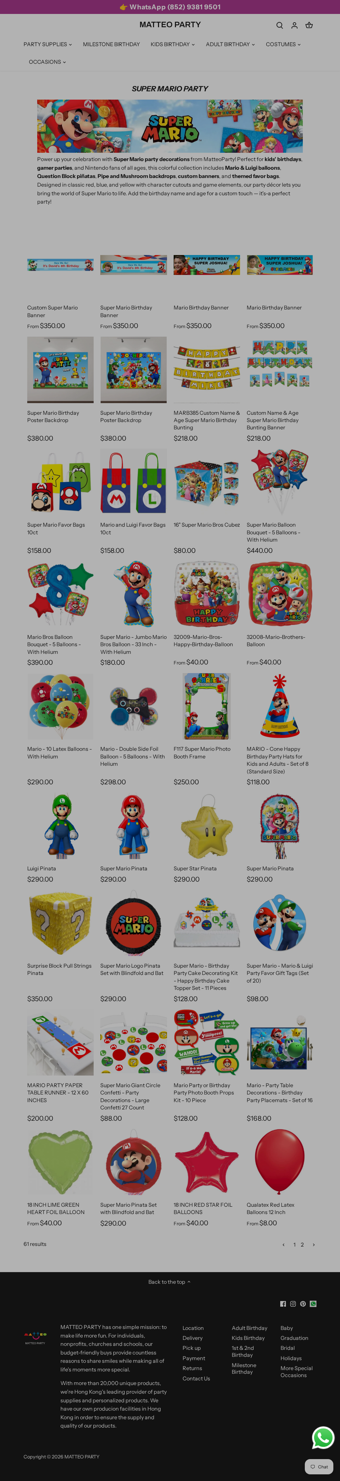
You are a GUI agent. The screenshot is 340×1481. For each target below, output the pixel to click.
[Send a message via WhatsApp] (323, 1438)
